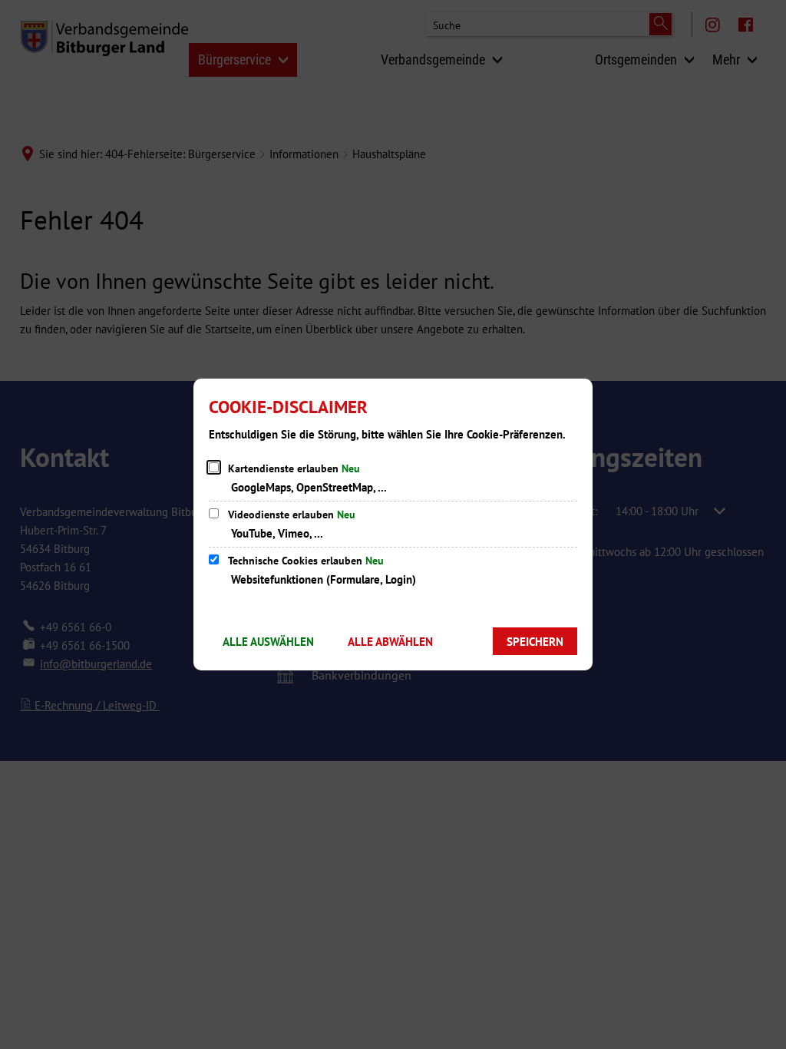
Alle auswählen (268, 641)
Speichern (535, 641)
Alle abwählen (390, 641)
